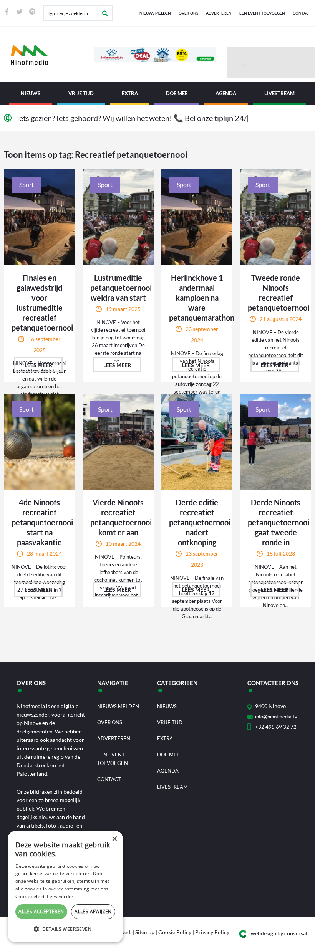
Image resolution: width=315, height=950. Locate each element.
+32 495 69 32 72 (276, 727)
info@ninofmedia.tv (276, 716)
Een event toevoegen (262, 13)
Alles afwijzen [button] (93, 911)
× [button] (114, 839)
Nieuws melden (155, 13)
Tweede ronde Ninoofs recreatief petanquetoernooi (275, 292)
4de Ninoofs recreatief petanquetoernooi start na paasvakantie (39, 522)
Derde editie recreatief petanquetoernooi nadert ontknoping (197, 522)
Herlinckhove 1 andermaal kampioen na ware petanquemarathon (197, 297)
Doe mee (176, 93)
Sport (26, 184)
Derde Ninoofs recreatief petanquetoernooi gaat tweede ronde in (275, 522)
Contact (302, 13)
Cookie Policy (174, 932)
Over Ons (188, 13)
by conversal (279, 933)
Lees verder (60, 896)
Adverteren (219, 13)
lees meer (38, 365)
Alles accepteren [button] (41, 911)
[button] (65, 929)
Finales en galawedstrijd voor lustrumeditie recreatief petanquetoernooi (39, 302)
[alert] (65, 886)
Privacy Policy (212, 932)
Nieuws (30, 93)
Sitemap (144, 932)
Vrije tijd (81, 93)
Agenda (226, 93)
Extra (130, 93)
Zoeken (105, 13)
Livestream (279, 93)
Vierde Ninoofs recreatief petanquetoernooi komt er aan (118, 517)
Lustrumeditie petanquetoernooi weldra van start (118, 287)
